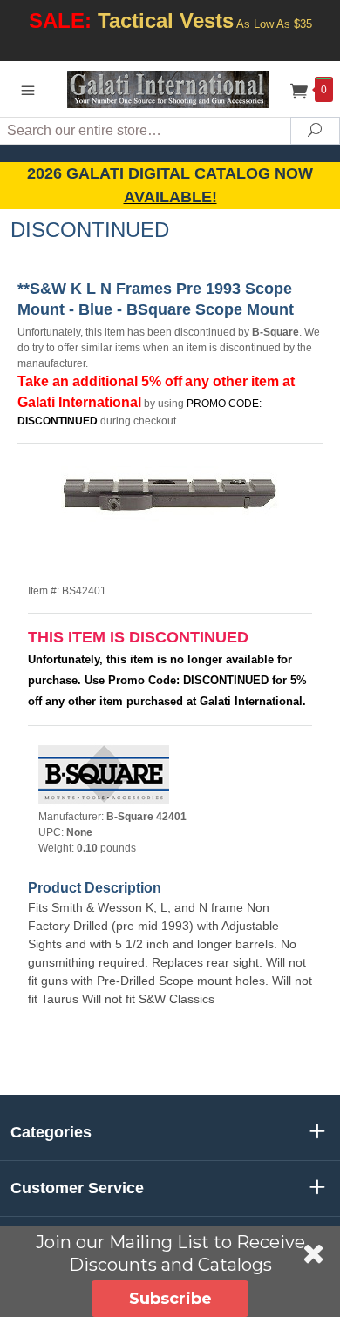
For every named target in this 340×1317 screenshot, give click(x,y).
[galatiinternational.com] (170, 88)
